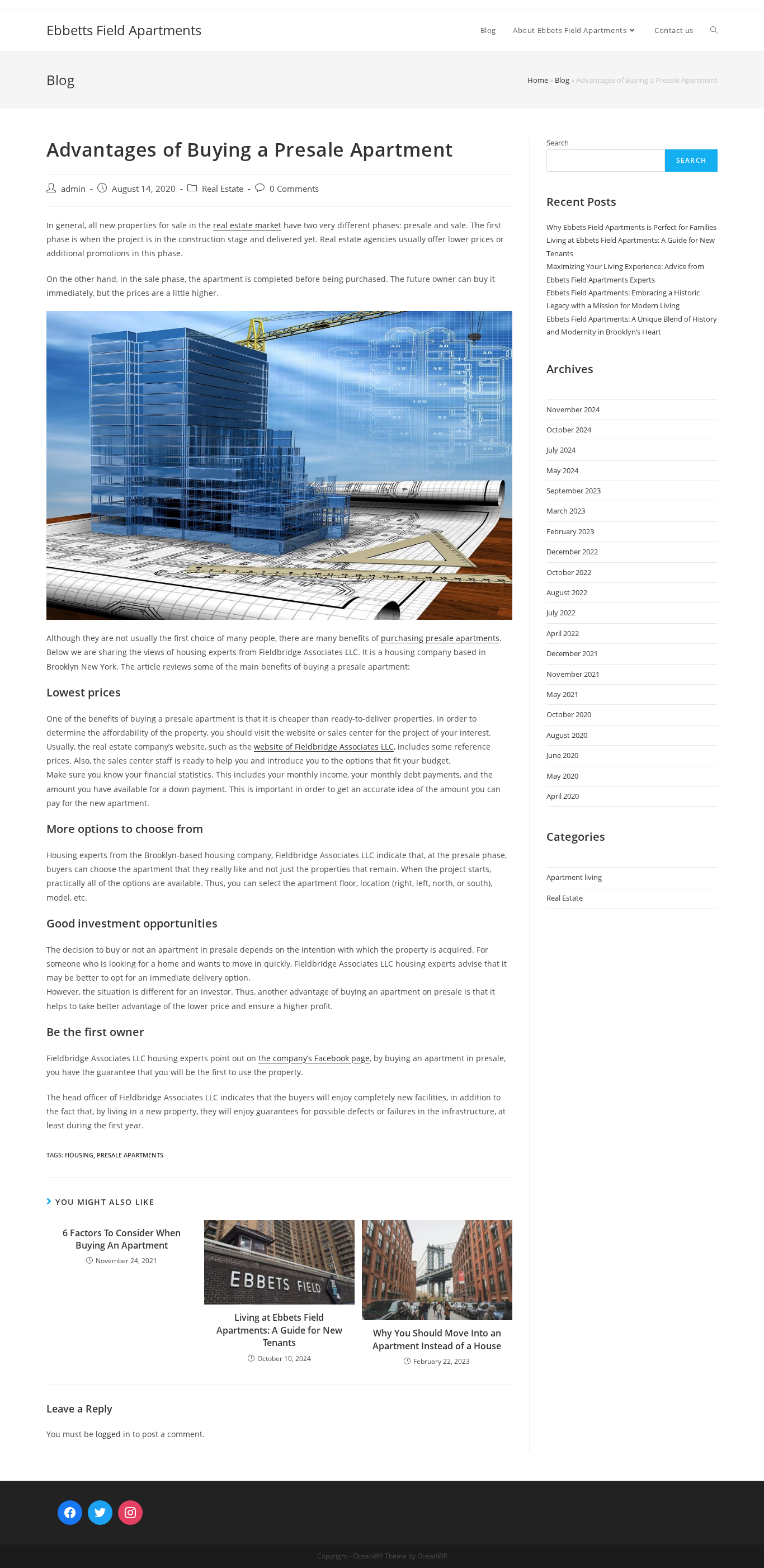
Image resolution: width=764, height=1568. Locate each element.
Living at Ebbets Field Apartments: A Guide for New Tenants (279, 1330)
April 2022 (562, 633)
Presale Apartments (130, 1155)
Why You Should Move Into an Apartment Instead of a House (436, 1339)
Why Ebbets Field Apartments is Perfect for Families (631, 227)
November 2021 (573, 674)
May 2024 (562, 470)
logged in (113, 1434)
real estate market (247, 225)
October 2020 (568, 714)
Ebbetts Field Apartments (123, 30)
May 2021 (562, 694)
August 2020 (566, 735)
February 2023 (570, 531)
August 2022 (566, 592)
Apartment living (574, 877)
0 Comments (294, 188)
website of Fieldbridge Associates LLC (324, 746)
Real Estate (222, 188)
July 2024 (561, 450)
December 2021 (572, 653)
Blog (562, 80)
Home (537, 80)
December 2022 (572, 552)
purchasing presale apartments (440, 638)
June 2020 (562, 755)
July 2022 (561, 613)
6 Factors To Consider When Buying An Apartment (122, 1239)
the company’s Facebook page (314, 1058)
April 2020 (562, 796)
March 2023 (565, 511)
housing (79, 1155)
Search (557, 143)
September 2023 (573, 491)
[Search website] (714, 30)
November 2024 (573, 409)
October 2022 (568, 572)
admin (73, 188)
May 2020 (562, 776)
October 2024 (568, 430)
